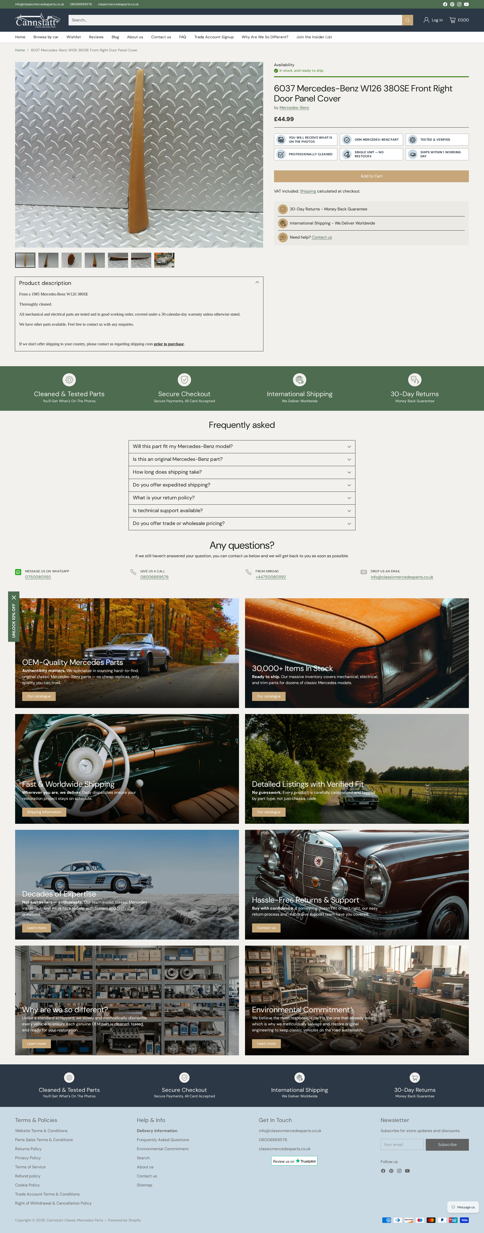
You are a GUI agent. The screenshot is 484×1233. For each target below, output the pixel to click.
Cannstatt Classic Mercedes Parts (75, 1220)
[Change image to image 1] (25, 260)
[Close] (14, 597)
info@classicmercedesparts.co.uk (402, 577)
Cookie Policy (27, 1185)
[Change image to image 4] (95, 260)
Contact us (322, 237)
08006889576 (154, 577)
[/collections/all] (127, 653)
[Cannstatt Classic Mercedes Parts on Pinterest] (452, 5)
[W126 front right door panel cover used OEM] (139, 155)
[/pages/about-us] (127, 885)
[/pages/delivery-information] (127, 769)
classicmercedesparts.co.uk (285, 1148)
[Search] (407, 20)
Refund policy (28, 1176)
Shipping (308, 191)
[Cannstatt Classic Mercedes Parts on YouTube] (466, 5)
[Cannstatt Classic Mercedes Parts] (37, 20)
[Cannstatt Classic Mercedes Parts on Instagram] (459, 5)
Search (143, 1158)
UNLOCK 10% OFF (13, 621)
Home (20, 50)
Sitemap (144, 1185)
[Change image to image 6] (141, 260)
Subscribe (447, 1144)
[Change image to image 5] (118, 260)
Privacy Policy (28, 1158)
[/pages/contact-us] (357, 885)
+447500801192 (271, 577)
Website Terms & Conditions (41, 1130)
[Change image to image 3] (72, 260)
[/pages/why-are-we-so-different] (127, 1000)
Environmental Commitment (163, 1148)
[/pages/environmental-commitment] (357, 1000)
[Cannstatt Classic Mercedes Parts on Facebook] (445, 5)
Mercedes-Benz (294, 107)
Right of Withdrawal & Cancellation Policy (53, 1203)
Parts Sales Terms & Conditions (44, 1139)
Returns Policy (28, 1148)
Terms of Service (30, 1167)
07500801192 (38, 577)
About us (145, 1167)
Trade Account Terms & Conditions (47, 1194)
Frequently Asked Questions (163, 1139)
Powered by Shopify (124, 1220)
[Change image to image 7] (164, 260)
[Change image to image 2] (48, 260)
